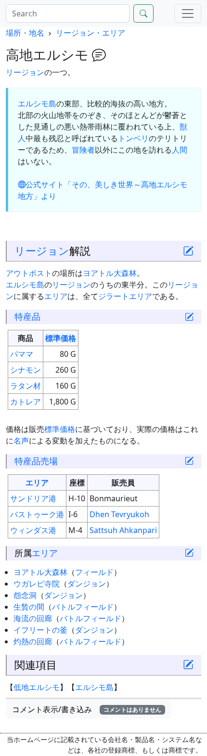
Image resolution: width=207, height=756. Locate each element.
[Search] (143, 13)
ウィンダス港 (33, 530)
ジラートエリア (125, 296)
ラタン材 (25, 385)
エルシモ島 (37, 103)
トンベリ (133, 138)
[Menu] (187, 13)
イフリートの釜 (40, 630)
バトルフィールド (83, 606)
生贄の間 (28, 606)
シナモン (25, 370)
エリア (55, 296)
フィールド (94, 572)
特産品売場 (36, 461)
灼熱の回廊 (32, 641)
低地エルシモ (36, 687)
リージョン (25, 72)
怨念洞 (25, 595)
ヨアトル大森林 (110, 273)
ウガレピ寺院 (36, 583)
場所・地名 (25, 32)
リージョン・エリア (90, 32)
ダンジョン (86, 583)
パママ (21, 354)
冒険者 (83, 149)
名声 (21, 440)
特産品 (27, 316)
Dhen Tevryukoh (119, 514)
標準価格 (60, 338)
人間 (179, 149)
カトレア (25, 401)
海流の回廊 (32, 618)
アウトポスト (29, 273)
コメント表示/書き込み (86, 709)
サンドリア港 (33, 498)
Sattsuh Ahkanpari (123, 530)
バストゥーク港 (37, 514)
